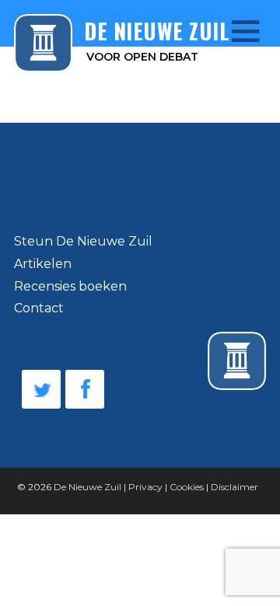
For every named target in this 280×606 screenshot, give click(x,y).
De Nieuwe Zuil (87, 487)
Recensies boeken (70, 286)
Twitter (41, 389)
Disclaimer (234, 487)
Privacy (145, 487)
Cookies (187, 487)
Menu (234, 30)
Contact (39, 308)
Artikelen (43, 263)
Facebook (84, 389)
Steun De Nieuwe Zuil (83, 241)
